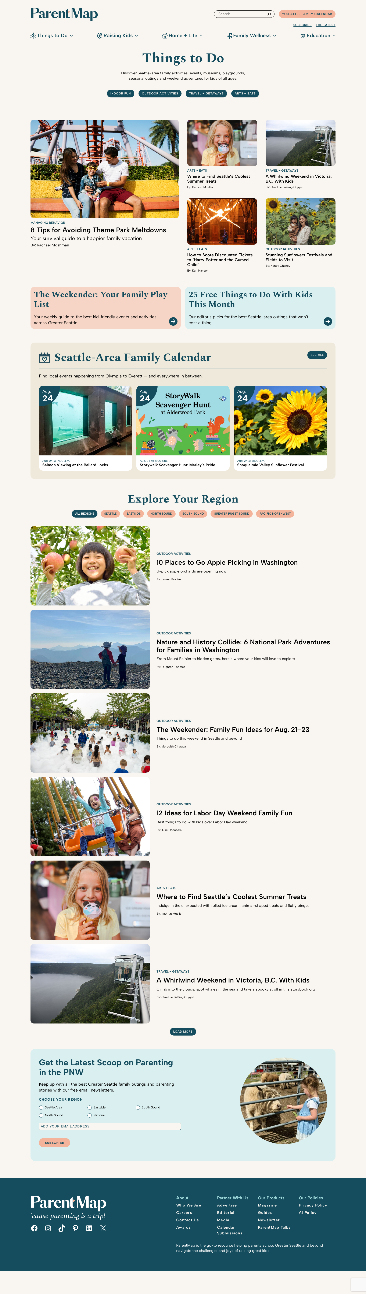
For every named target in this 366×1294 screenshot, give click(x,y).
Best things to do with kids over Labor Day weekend (202, 822)
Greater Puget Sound (231, 513)
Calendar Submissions (230, 1230)
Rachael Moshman (53, 245)
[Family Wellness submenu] (274, 35)
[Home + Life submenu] (201, 35)
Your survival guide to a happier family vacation (86, 238)
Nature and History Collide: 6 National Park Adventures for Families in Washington (243, 646)
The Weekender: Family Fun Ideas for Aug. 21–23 (233, 730)
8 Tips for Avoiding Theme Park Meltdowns (98, 230)
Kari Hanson (200, 270)
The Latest (326, 25)
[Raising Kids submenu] (136, 35)
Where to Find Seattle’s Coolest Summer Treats (218, 179)
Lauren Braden (171, 579)
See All (317, 355)
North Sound (161, 513)
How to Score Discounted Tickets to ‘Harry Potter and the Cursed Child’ (220, 259)
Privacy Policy (313, 1205)
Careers (184, 1212)
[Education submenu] (334, 35)
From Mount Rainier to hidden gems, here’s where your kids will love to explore (226, 658)
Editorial (225, 1212)
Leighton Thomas (173, 667)
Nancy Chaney (280, 266)
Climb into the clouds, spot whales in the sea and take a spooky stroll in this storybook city (236, 989)
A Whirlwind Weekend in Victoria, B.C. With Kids (299, 179)
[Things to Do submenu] (71, 35)
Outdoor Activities (283, 249)
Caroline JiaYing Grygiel (286, 187)
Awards (183, 1227)
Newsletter (269, 1220)
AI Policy (308, 1212)
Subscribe (302, 25)
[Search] (269, 14)
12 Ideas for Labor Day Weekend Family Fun (224, 813)
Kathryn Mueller (202, 187)
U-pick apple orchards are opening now (191, 571)
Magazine (267, 1205)
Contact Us (187, 1220)
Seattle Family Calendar (309, 14)
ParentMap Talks (274, 1227)
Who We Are (188, 1205)
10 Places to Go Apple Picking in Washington (227, 562)
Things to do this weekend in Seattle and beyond (199, 738)
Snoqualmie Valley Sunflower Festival (270, 465)
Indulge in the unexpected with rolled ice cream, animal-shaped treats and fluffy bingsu (233, 905)
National (99, 1115)
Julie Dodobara (171, 830)
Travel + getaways (206, 93)
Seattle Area (53, 1107)
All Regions (84, 513)
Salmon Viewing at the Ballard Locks (75, 465)
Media (223, 1220)
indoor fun (120, 93)
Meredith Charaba (173, 746)
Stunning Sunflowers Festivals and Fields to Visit (299, 257)
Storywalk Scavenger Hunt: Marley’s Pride (177, 465)
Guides (265, 1212)
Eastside (133, 513)
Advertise (227, 1205)
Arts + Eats (245, 93)
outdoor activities (160, 93)
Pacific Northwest (275, 513)
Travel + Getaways (282, 170)
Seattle (110, 513)
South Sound (193, 513)
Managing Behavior (47, 223)
